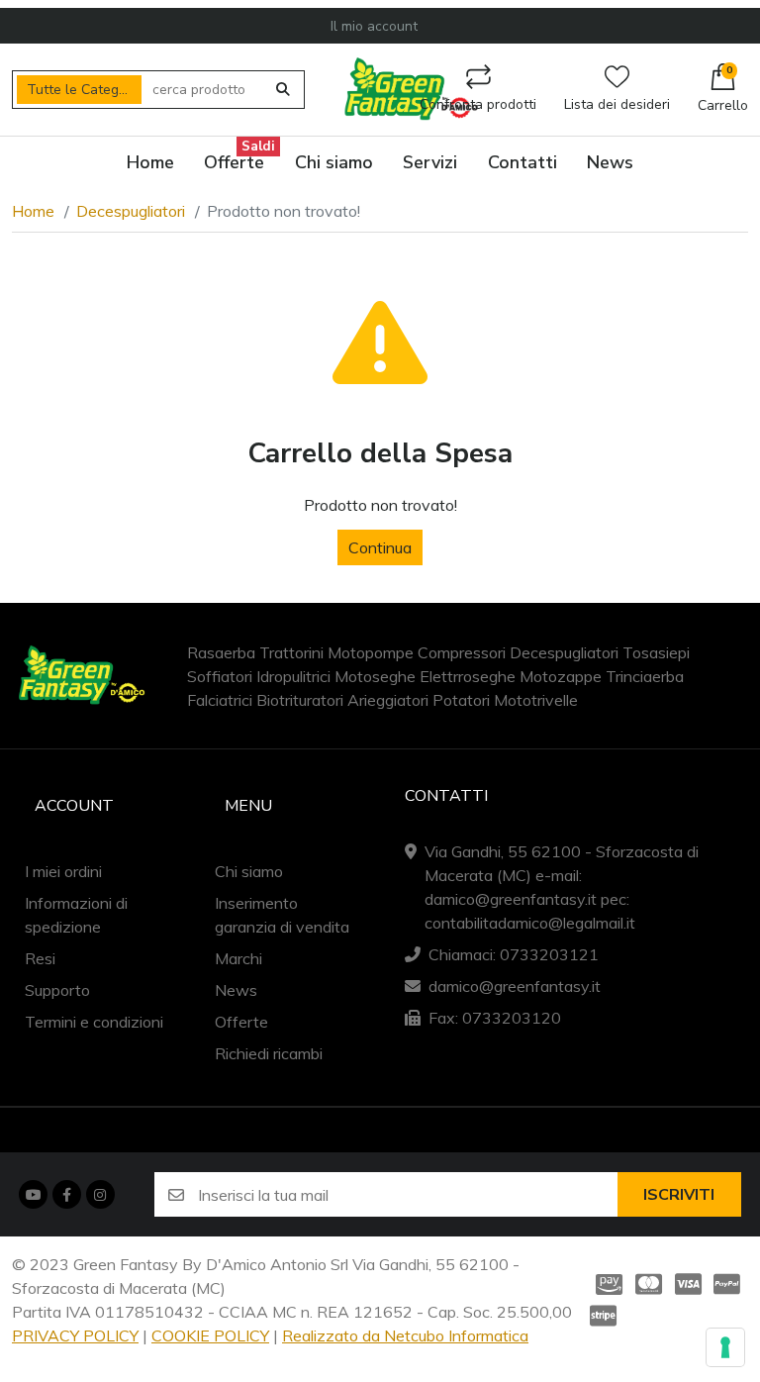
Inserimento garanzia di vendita (282, 915)
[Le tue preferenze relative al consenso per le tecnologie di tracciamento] (725, 1347)
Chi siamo (249, 871)
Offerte (241, 1022)
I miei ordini (63, 871)
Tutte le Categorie (84, 89)
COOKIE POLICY (210, 1335)
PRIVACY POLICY (75, 1335)
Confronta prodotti (478, 104)
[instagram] (100, 1194)
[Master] (648, 1284)
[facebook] (66, 1194)
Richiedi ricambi (269, 1053)
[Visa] (688, 1284)
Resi (40, 958)
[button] (723, 90)
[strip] (605, 1316)
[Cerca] (283, 90)
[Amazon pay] (605, 1284)
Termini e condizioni (94, 1022)
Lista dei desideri (617, 104)
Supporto (57, 990)
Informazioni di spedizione (76, 915)
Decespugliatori (130, 211)
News (236, 990)
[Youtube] (33, 1194)
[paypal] (727, 1284)
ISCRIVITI (678, 1195)
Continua (380, 547)
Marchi (238, 958)
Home (33, 211)
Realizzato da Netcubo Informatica (405, 1335)
